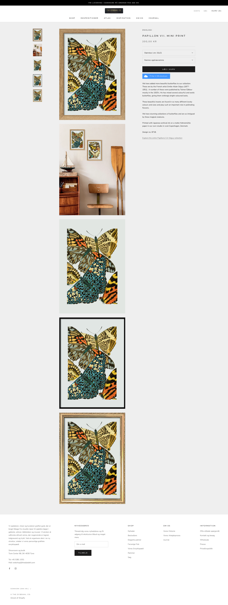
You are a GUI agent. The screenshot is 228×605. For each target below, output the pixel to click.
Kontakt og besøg (207, 535)
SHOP (72, 18)
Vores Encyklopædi (136, 548)
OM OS (139, 18)
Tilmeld (83, 553)
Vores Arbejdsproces (171, 535)
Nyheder (131, 531)
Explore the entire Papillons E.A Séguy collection (162, 138)
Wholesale (204, 540)
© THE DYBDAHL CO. (21, 594)
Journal (166, 540)
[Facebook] (9, 568)
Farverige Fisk (133, 544)
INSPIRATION (123, 18)
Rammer (131, 553)
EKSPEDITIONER (89, 18)
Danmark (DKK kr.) (20, 589)
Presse (203, 544)
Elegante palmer (134, 540)
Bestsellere (132, 535)
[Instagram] (15, 568)
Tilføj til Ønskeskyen (158, 76)
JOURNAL (154, 18)
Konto (197, 11)
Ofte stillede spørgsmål (209, 531)
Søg (205, 11)
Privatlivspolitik (206, 548)
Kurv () (216, 11)
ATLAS (107, 18)
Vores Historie (169, 531)
